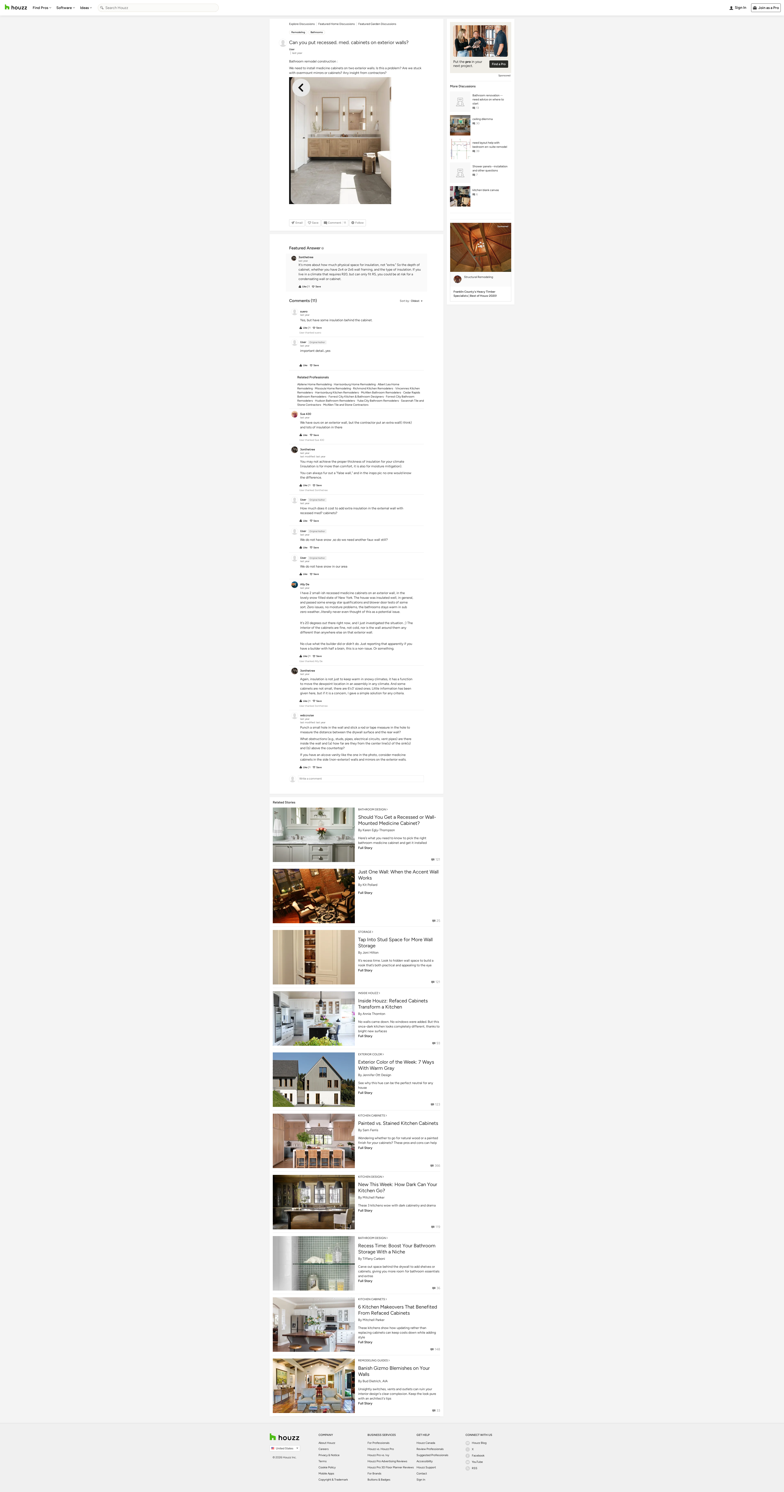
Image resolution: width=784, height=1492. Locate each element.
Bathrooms (317, 32)
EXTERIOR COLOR (370, 1054)
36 (438, 1288)
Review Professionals (430, 1449)
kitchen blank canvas (485, 190)
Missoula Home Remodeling (333, 388)
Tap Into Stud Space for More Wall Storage (395, 943)
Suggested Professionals (432, 1455)
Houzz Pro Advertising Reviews (387, 1461)
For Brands (374, 1473)
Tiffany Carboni (374, 1259)
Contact (421, 1473)
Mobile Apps (326, 1473)
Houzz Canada (425, 1443)
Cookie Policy (327, 1467)
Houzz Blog (479, 1443)
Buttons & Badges (379, 1479)
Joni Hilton (371, 952)
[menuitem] (42, 7)
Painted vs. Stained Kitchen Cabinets (398, 1123)
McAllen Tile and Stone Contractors (346, 405)
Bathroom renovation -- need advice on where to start (488, 99)
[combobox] (158, 8)
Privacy (323, 1455)
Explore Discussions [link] (302, 24)
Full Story (365, 848)
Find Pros (40, 8)
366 (437, 1166)
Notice (335, 1455)
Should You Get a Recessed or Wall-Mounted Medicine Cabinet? (397, 820)
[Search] (102, 8)
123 (437, 1104)
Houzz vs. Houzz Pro (381, 1449)
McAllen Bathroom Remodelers (381, 392)
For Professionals (379, 1443)
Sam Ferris (370, 1130)
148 (437, 1349)
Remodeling (298, 32)
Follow (359, 222)
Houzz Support (426, 1467)
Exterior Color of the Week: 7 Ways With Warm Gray (396, 1065)
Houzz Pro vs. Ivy (378, 1455)
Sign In (420, 1479)
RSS (474, 1468)
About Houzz (326, 1443)
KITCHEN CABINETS (371, 1115)
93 (438, 1043)
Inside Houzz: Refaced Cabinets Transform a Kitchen (393, 1004)
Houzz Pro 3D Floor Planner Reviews (391, 1467)
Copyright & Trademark (333, 1479)
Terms (322, 1461)
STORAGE (364, 932)
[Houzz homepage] (16, 7)
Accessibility (424, 1461)
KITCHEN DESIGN (370, 1177)
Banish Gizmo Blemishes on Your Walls (394, 1371)
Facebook (478, 1455)
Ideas (84, 8)
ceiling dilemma (482, 119)
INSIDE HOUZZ (368, 993)
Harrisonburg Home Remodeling (355, 384)
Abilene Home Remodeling (314, 384)
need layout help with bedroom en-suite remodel (489, 145)
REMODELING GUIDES (373, 1360)
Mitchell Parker (373, 1197)
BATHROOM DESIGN (372, 809)
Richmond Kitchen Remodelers (373, 388)
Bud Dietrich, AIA (375, 1381)
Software (64, 8)
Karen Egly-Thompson (379, 830)
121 (437, 859)
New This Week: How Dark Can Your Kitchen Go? (397, 1187)
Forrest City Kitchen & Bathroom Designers (356, 396)
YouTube (477, 1462)
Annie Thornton (374, 1014)
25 (438, 921)
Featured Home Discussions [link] (336, 24)
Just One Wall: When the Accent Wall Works (398, 875)
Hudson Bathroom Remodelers (335, 400)
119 (437, 1227)
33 (438, 1410)
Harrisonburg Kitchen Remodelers (337, 392)
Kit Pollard (370, 885)
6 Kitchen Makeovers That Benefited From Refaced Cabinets (397, 1310)
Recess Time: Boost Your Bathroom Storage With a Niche (396, 1249)
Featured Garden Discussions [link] (377, 24)
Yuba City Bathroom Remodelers (378, 400)
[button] (360, 272)
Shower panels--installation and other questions (490, 168)
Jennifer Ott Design (377, 1075)
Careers (323, 1449)
